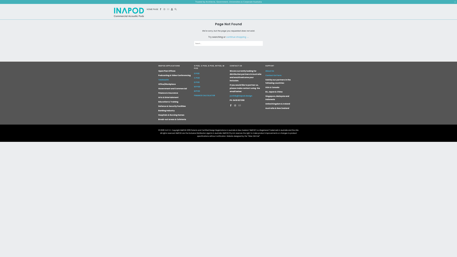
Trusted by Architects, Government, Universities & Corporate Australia (228, 2)
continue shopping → (237, 36)
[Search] (176, 9)
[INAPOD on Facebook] (231, 105)
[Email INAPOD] (239, 105)
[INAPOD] (127, 12)
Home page (152, 9)
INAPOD (168, 130)
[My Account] (172, 9)
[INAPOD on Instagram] (235, 105)
